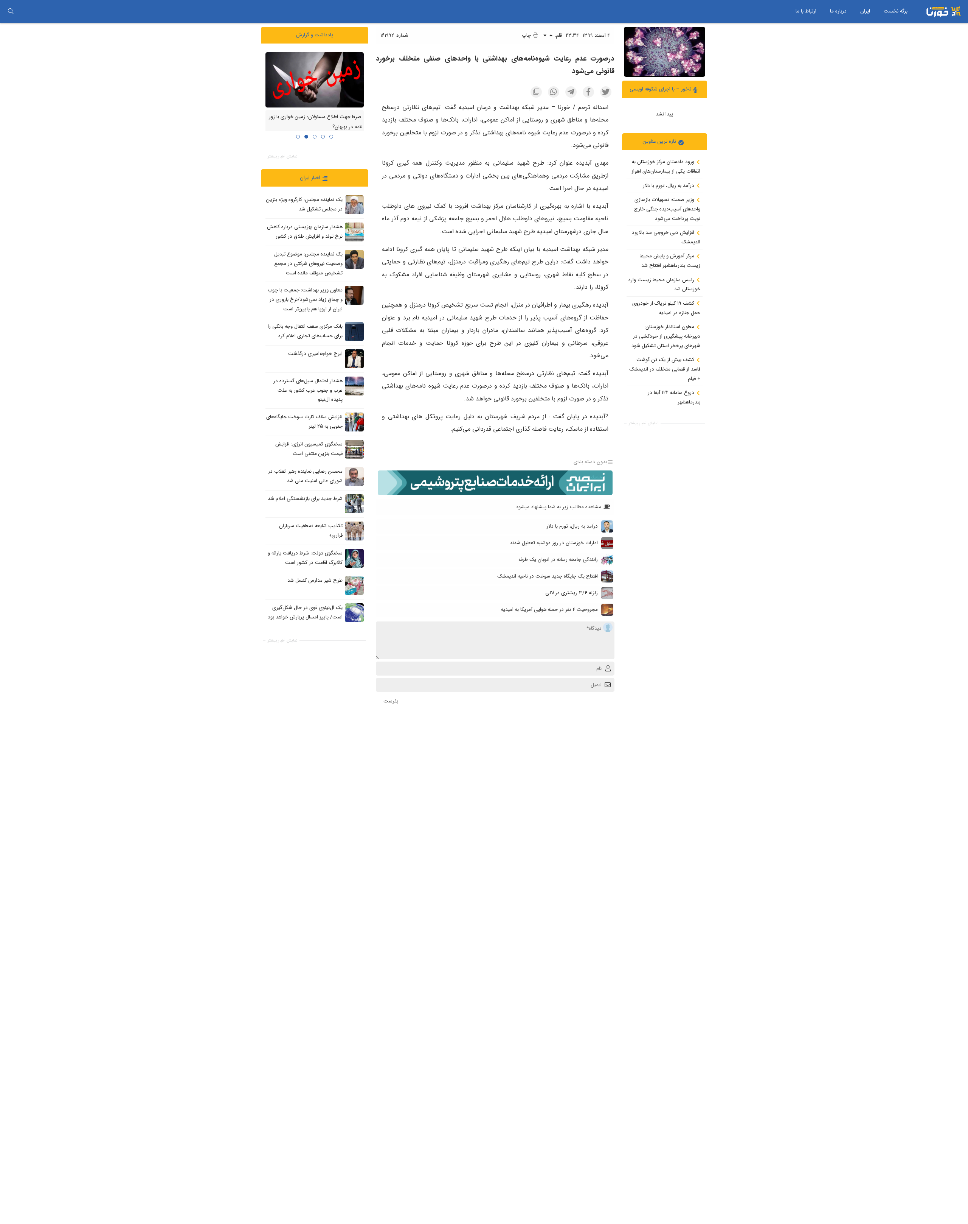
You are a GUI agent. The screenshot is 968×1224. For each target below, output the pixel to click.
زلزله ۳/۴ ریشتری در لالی (571, 593)
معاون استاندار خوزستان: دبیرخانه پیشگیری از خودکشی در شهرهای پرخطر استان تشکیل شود (665, 336)
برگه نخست (896, 11)
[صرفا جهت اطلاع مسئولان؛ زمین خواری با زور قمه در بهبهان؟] (314, 79)
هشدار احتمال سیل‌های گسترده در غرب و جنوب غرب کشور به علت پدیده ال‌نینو (308, 390)
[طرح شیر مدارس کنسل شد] (354, 585)
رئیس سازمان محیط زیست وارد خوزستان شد (664, 284)
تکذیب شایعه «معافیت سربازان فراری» (311, 530)
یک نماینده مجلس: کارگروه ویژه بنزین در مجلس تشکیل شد (304, 204)
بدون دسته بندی (590, 462)
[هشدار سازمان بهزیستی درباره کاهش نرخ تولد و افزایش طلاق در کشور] (354, 232)
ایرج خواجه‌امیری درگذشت (315, 354)
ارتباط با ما (806, 11)
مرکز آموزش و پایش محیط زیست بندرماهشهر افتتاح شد (670, 260)
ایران (865, 11)
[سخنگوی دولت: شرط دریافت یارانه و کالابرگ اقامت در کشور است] (354, 557)
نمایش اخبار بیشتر (643, 423)
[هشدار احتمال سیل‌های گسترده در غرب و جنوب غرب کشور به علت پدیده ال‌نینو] (354, 385)
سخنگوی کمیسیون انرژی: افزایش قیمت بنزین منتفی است (309, 449)
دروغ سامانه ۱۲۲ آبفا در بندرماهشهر (674, 397)
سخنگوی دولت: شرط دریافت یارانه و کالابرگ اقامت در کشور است (305, 558)
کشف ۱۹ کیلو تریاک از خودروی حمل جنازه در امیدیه (666, 308)
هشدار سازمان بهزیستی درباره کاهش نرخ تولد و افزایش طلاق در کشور (305, 231)
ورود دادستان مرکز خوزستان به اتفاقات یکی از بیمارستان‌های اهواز (665, 166)
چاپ (527, 35)
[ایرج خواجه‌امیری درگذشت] (354, 358)
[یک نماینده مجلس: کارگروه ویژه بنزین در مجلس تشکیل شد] (354, 204)
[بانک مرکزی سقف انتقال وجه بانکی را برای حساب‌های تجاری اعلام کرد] (354, 331)
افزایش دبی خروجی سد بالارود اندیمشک (666, 237)
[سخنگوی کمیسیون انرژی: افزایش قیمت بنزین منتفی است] (354, 448)
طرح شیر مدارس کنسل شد (315, 580)
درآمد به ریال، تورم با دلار (669, 185)
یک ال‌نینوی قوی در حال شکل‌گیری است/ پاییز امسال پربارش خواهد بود (305, 612)
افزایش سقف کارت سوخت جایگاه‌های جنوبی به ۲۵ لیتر (304, 421)
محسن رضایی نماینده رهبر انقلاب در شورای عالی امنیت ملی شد (305, 476)
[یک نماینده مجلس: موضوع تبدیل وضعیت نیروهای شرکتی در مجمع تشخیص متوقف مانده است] (354, 259)
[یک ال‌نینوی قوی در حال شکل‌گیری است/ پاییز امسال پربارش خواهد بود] (354, 612)
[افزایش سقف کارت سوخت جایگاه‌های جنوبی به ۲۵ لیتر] (354, 421)
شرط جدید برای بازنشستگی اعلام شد (305, 499)
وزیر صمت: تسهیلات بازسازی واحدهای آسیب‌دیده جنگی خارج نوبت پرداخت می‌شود (667, 209)
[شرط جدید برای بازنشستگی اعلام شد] (354, 503)
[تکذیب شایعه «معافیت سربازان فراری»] (354, 530)
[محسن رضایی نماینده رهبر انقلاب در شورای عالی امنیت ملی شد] (354, 476)
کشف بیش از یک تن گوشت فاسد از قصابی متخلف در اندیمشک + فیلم (664, 369)
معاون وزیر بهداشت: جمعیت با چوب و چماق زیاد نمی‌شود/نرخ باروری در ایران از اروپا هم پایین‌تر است (305, 299)
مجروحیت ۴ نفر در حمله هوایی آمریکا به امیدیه (549, 610)
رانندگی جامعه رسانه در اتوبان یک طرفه (558, 560)
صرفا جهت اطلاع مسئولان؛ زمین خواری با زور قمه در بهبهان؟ (315, 122)
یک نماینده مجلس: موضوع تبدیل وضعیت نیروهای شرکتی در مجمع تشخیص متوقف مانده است (308, 263)
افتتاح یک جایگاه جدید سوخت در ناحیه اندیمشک (547, 576)
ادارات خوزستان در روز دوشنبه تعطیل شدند (554, 543)
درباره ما (838, 11)
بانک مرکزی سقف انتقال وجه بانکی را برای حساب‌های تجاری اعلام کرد (305, 331)
